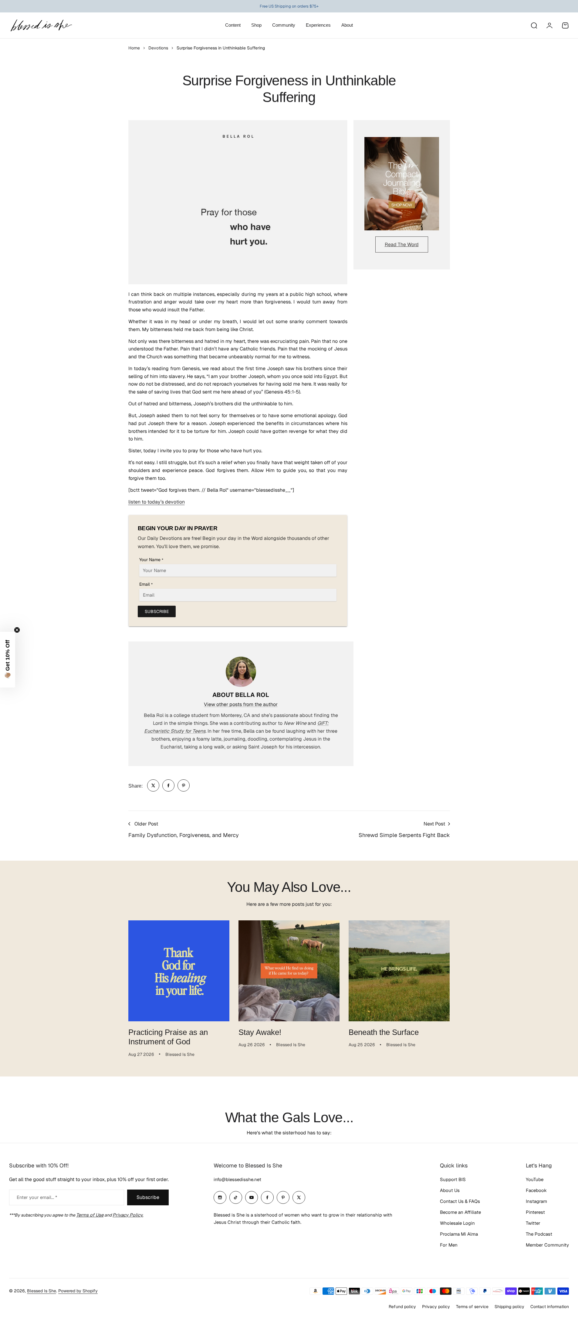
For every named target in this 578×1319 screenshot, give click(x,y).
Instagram (536, 1201)
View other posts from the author (241, 704)
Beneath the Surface (384, 1032)
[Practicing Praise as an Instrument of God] (178, 970)
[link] (153, 785)
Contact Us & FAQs (460, 1201)
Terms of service (472, 1306)
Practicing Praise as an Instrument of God (168, 1037)
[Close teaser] (17, 630)
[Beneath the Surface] (399, 970)
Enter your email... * (37, 1197)
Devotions (158, 48)
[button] (7, 660)
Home (134, 48)
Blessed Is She (41, 1291)
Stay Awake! (259, 1032)
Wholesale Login (457, 1223)
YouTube (534, 1179)
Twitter (533, 1223)
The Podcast (539, 1234)
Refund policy (402, 1306)
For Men (449, 1245)
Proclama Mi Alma (459, 1234)
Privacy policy (436, 1306)
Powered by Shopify (78, 1291)
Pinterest (535, 1212)
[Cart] (565, 25)
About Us (450, 1190)
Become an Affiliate (460, 1212)
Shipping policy (509, 1306)
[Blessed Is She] (41, 25)
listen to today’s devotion (156, 502)
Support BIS (453, 1179)
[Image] (401, 183)
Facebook (536, 1190)
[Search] (533, 25)
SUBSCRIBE (157, 611)
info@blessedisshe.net (237, 1179)
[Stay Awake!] (289, 970)
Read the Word (402, 244)
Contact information (549, 1306)
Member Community (547, 1245)
